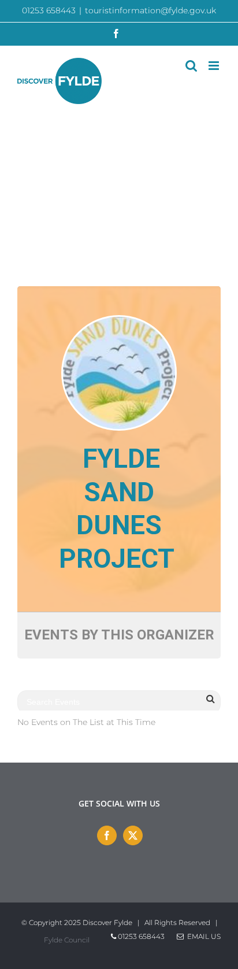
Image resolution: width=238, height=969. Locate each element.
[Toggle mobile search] (191, 66)
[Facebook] (107, 835)
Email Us (202, 936)
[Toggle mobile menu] (215, 66)
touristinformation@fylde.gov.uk (150, 10)
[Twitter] (133, 835)
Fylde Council (67, 939)
